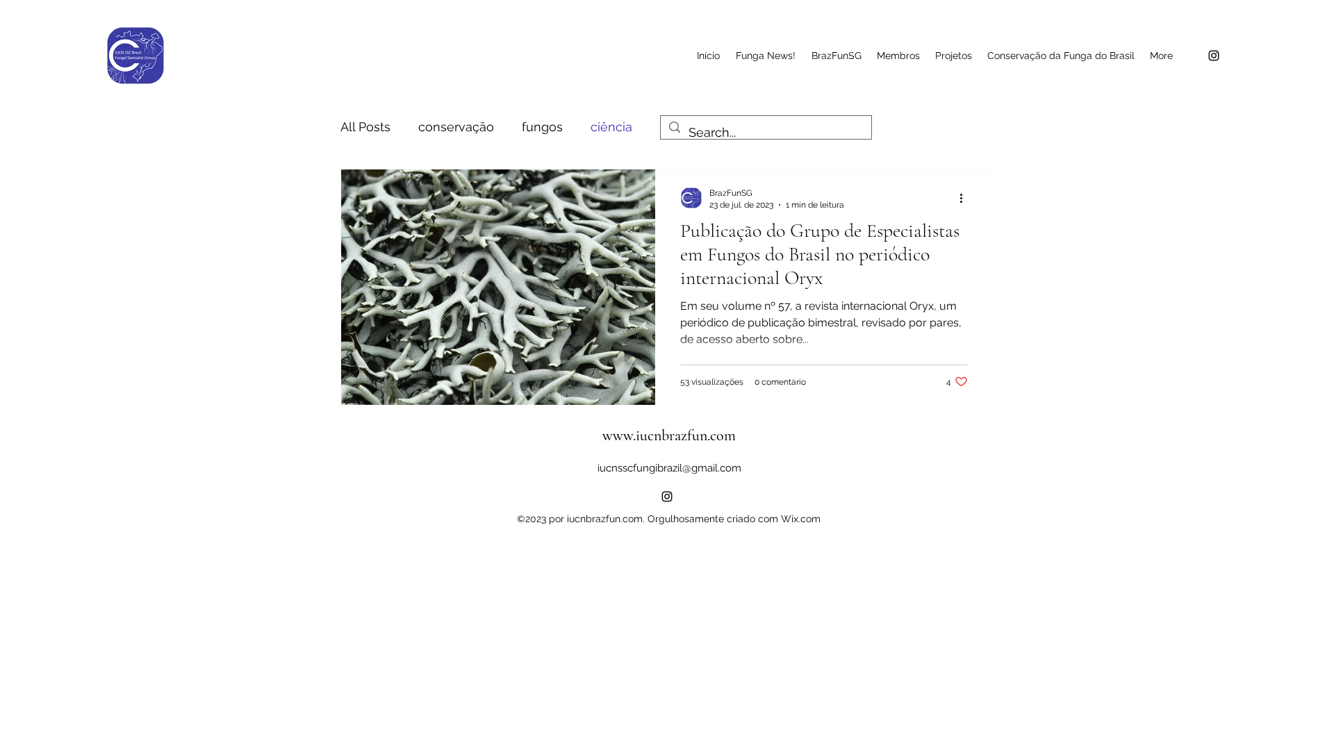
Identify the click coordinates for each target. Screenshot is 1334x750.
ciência (611, 126)
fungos (542, 126)
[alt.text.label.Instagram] (1214, 55)
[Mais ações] (965, 198)
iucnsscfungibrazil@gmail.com (669, 468)
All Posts (365, 126)
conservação (456, 126)
